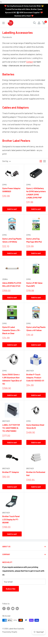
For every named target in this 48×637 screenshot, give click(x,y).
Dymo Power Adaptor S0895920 (11, 189)
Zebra (5, 279)
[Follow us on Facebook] (4, 608)
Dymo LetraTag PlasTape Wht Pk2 (34, 240)
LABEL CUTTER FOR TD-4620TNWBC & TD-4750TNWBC (11, 428)
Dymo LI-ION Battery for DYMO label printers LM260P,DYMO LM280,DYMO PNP (36, 193)
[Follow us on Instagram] (8, 608)
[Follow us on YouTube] (12, 608)
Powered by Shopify (9, 632)
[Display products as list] (45, 161)
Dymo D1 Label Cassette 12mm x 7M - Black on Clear (11, 330)
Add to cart (12, 209)
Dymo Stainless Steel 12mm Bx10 (35, 426)
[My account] (39, 23)
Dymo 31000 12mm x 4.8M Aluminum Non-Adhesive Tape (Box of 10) (12, 379)
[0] (43, 22)
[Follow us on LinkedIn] (17, 608)
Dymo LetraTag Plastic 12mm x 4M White (12, 240)
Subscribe (10, 588)
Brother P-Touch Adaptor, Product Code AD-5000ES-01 (35, 377)
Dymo (4, 185)
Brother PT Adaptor (10, 472)
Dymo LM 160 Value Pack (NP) (34, 284)
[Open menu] (3, 23)
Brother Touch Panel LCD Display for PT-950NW (11, 519)
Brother (30, 371)
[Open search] (34, 23)
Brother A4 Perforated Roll (35, 473)
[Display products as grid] (41, 161)
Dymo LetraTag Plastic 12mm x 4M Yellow (36, 328)
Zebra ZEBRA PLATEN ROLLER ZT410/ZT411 (11, 284)
